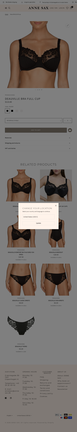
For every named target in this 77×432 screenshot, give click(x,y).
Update (38, 223)
